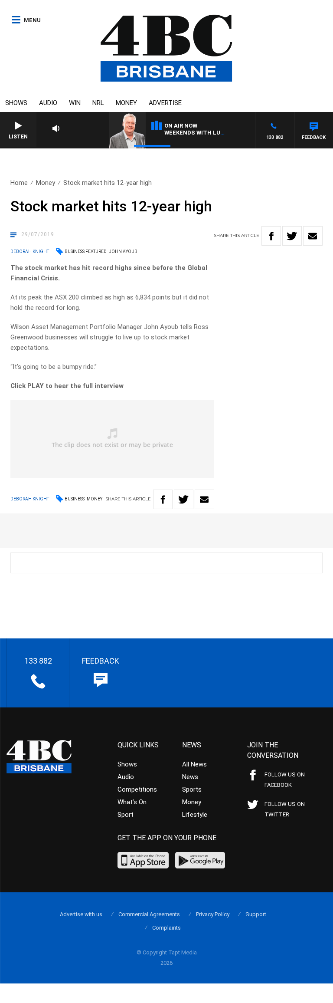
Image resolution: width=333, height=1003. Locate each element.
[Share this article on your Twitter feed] (292, 236)
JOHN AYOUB (123, 251)
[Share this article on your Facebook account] (271, 236)
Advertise (165, 103)
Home (19, 183)
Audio (48, 103)
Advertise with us (81, 914)
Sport (126, 815)
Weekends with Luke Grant (206, 132)
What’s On (132, 802)
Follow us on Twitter (284, 809)
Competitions (137, 789)
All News (194, 764)
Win (75, 103)
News (190, 777)
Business (75, 499)
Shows (16, 103)
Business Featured (86, 251)
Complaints (166, 927)
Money (126, 103)
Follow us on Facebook (284, 779)
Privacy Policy (212, 914)
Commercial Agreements (149, 914)
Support (255, 914)
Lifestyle (194, 815)
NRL (98, 103)
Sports (192, 789)
